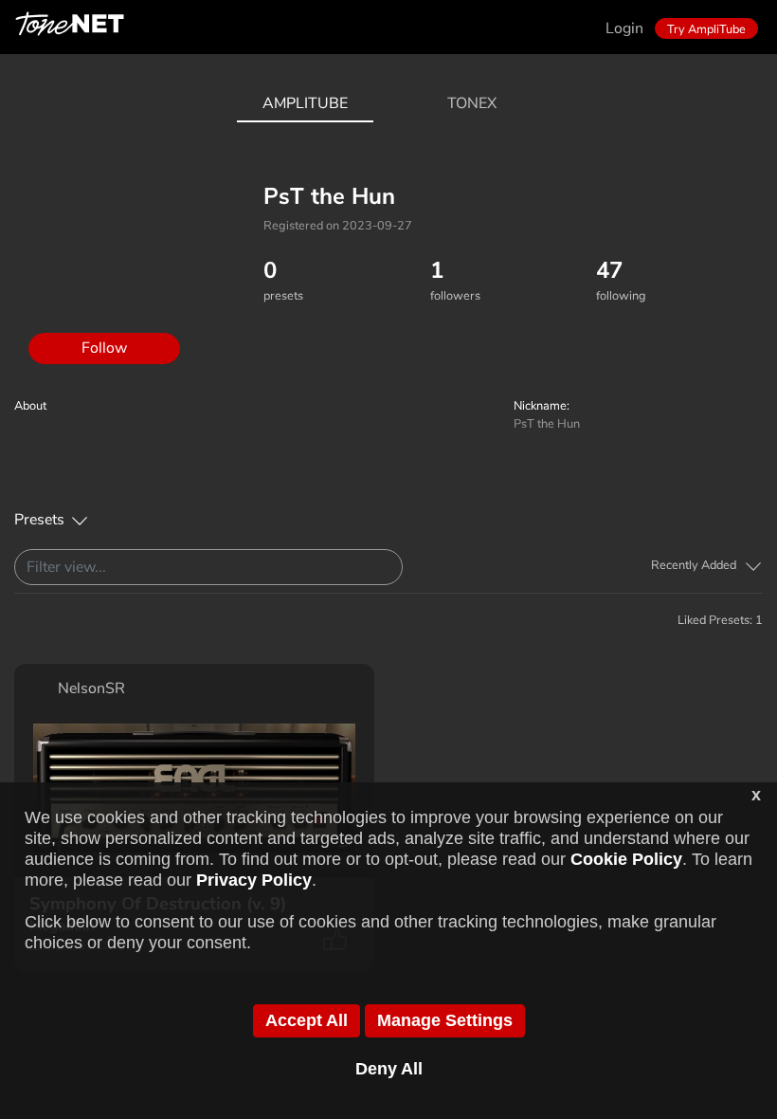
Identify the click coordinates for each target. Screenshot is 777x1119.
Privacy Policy (254, 880)
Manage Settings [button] (445, 1020)
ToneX (472, 103)
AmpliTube (305, 103)
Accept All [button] (306, 1020)
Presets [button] (39, 519)
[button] (707, 565)
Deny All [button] (389, 1068)
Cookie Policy (626, 859)
